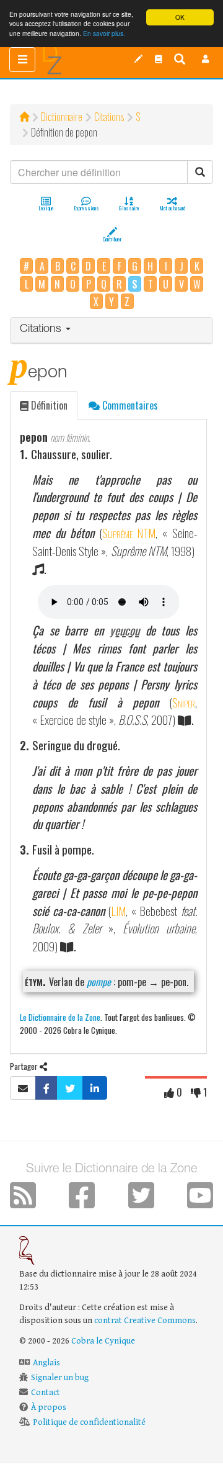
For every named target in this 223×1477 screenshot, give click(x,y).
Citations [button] (42, 329)
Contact (45, 1393)
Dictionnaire (61, 116)
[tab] (111, 330)
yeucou (124, 630)
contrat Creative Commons (145, 1321)
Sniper (183, 702)
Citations (109, 116)
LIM (118, 911)
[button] (206, 59)
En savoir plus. (104, 33)
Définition (48, 405)
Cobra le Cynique (103, 1341)
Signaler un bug (60, 1378)
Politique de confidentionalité (89, 1422)
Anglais (46, 1363)
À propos (48, 1407)
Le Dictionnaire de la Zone (60, 1016)
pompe (99, 981)
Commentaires (129, 405)
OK (180, 17)
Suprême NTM (129, 533)
